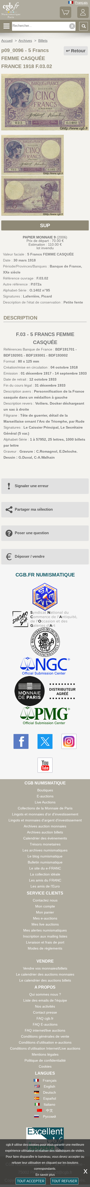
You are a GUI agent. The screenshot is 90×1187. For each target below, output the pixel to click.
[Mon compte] (83, 17)
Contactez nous (45, 900)
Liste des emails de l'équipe (45, 1000)
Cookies (45, 1066)
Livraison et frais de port (45, 942)
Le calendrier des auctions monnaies (45, 974)
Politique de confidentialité (45, 1060)
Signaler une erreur (31, 486)
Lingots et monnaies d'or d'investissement (45, 814)
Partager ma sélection (34, 509)
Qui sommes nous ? (45, 994)
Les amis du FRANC (45, 880)
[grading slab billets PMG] (45, 716)
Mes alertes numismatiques (45, 930)
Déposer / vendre (29, 556)
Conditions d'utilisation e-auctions (45, 1042)
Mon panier (45, 912)
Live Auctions (45, 802)
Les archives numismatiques (45, 850)
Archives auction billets (45, 832)
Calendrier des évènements (45, 838)
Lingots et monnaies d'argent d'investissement (45, 820)
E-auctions (45, 796)
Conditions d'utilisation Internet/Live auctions (45, 1048)
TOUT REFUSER (64, 1181)
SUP (45, 225)
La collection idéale (45, 874)
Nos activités (45, 1006)
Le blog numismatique (45, 856)
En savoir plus (45, 1174)
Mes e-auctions (45, 918)
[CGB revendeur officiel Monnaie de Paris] (45, 691)
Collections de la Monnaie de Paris (45, 808)
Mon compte (45, 906)
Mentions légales (45, 1054)
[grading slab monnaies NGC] (45, 666)
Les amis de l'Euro (45, 886)
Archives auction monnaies (45, 826)
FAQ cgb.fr (45, 1018)
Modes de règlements (45, 948)
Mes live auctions (45, 924)
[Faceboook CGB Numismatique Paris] (21, 741)
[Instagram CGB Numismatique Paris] (69, 741)
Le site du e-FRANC (45, 868)
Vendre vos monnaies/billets (45, 968)
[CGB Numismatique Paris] (10, 18)
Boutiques (45, 790)
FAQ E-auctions (45, 1024)
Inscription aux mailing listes (45, 936)
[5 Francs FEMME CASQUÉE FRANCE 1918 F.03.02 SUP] (45, 129)
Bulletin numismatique (45, 862)
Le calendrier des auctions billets (45, 980)
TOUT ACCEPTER (30, 1181)
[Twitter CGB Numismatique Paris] (45, 741)
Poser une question (32, 533)
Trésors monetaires (45, 844)
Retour (78, 50)
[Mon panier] (65, 17)
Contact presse (45, 1012)
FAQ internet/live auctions (45, 1030)
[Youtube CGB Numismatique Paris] (45, 765)
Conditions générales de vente (45, 1036)
